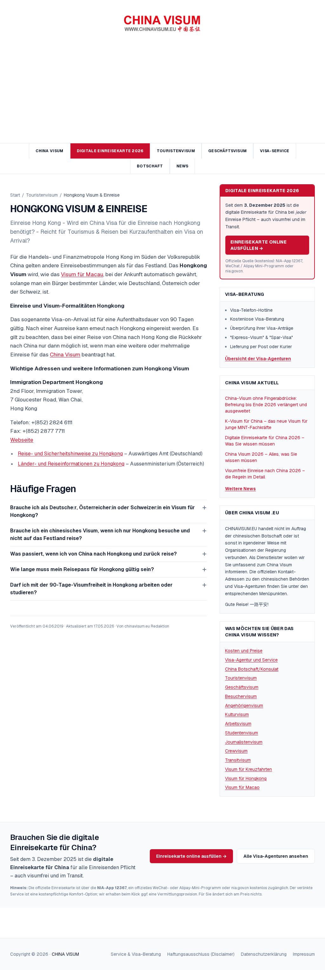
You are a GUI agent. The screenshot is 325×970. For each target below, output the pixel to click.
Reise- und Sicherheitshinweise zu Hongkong (70, 453)
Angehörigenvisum (244, 705)
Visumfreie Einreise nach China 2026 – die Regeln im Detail (265, 474)
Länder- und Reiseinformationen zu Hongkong (71, 463)
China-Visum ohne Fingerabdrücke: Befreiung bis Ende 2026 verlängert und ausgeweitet (266, 404)
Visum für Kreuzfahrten (248, 769)
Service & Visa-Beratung (136, 954)
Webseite (21, 439)
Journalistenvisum (243, 742)
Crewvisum (236, 751)
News (182, 166)
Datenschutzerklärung (264, 954)
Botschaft (150, 166)
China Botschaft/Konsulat (251, 669)
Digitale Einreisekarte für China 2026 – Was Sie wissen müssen (264, 441)
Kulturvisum (237, 714)
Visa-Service (274, 150)
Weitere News (240, 489)
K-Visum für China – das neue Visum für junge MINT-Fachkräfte (266, 424)
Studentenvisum (241, 733)
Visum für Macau (82, 274)
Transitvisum (238, 760)
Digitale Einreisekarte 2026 (110, 150)
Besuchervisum (241, 696)
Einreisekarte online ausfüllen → (258, 245)
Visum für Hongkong (246, 778)
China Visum (49, 150)
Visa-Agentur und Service (251, 660)
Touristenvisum (176, 150)
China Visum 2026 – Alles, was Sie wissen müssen (261, 457)
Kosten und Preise (243, 651)
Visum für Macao (242, 787)
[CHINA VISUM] (162, 24)
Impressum (304, 954)
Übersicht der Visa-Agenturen (258, 358)
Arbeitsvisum (238, 723)
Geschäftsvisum (227, 150)
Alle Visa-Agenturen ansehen (275, 856)
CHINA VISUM (65, 954)
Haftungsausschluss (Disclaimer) (201, 954)
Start (15, 195)
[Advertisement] (162, 95)
